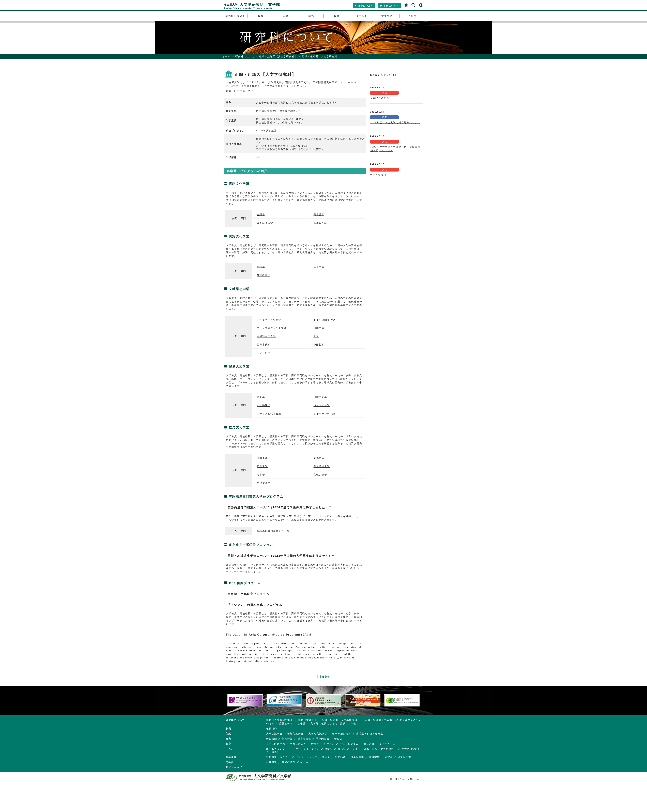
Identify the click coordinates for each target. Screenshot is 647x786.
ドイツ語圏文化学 (324, 319)
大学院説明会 (274, 733)
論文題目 (369, 743)
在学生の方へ (365, 5)
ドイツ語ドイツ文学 (269, 319)
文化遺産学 (263, 483)
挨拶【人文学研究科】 (279, 720)
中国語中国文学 (266, 336)
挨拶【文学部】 (307, 720)
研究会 (342, 748)
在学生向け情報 (275, 743)
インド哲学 (263, 352)
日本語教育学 (265, 222)
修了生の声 (404, 757)
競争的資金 (323, 738)
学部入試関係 (378, 175)
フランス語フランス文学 (272, 328)
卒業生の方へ (390, 5)
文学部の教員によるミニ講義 (328, 723)
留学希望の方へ (341, 733)
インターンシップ (306, 757)
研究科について (244, 56)
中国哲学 (319, 344)
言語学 (261, 214)
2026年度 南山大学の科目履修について (395, 122)
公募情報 (271, 762)
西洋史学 (262, 466)
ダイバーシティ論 (324, 413)
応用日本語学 (322, 222)
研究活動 (271, 738)
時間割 (315, 743)
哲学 (316, 336)
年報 (353, 723)
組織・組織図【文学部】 (380, 720)
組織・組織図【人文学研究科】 (278, 56)
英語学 (261, 267)
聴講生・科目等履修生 (369, 733)
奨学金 (326, 757)
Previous (225, 700)
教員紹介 (271, 728)
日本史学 (262, 458)
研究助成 (340, 757)
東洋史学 (319, 458)
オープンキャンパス (308, 748)
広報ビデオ (286, 723)
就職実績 (374, 757)
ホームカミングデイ (278, 748)
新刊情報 (287, 738)
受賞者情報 (304, 738)
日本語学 (319, 214)
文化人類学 (320, 474)
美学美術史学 (322, 466)
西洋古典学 (263, 344)
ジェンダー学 (322, 405)
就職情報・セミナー (278, 757)
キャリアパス (387, 743)
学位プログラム (349, 743)
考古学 (261, 474)
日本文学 (319, 328)
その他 (304, 762)
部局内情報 (289, 762)
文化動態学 (263, 405)
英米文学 (319, 267)
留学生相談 (357, 757)
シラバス (329, 743)
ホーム (226, 56)
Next (422, 700)
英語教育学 (263, 275)
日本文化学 (320, 397)
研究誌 (338, 738)
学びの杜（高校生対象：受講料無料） (374, 748)
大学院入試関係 (379, 98)
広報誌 (302, 723)
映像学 (261, 397)
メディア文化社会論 (269, 413)
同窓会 (389, 757)
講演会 (329, 748)
